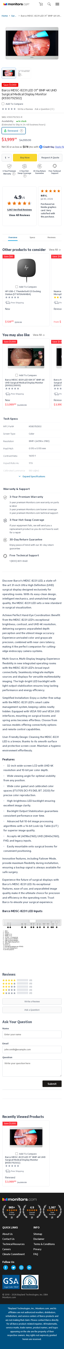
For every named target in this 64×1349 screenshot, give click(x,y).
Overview (12, 237)
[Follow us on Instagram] (21, 1267)
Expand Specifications (34, 476)
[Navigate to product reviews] (9, 109)
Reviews (52, 237)
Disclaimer (38, 1238)
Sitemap (37, 1234)
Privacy (37, 1249)
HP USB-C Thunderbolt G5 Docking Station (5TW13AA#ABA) (23, 292)
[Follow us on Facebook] (5, 1267)
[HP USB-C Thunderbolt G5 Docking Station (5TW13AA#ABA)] (26, 270)
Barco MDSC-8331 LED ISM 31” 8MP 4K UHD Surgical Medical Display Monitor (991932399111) (25, 382)
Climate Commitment (13, 1254)
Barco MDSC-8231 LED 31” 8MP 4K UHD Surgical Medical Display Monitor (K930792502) (25, 1160)
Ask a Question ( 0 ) (44, 109)
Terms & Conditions (44, 1244)
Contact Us (8, 1238)
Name (5, 1028)
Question (7, 1057)
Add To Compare (14, 104)
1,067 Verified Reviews (19, 209)
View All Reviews (19, 215)
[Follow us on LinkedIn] (29, 1267)
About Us (7, 1234)
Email (5, 1043)
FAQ (35, 1254)
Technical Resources (13, 1244)
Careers (6, 1249)
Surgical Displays (14, 15)
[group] (57, 4)
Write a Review (25, 109)
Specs (32, 237)
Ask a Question (32, 1009)
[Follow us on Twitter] (13, 1267)
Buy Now (25, 157)
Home (5, 15)
